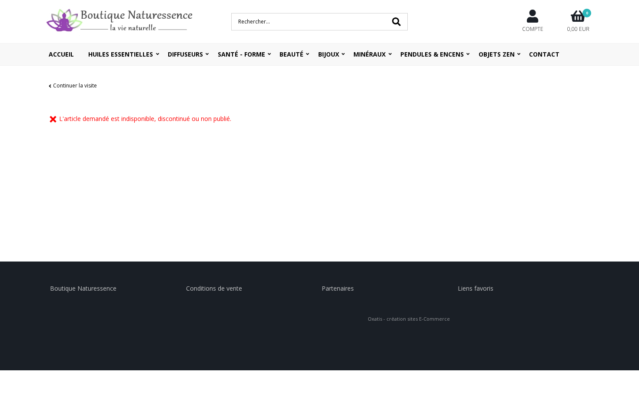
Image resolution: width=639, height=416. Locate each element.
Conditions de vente (214, 288)
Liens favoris (475, 288)
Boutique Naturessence (83, 288)
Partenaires (338, 288)
